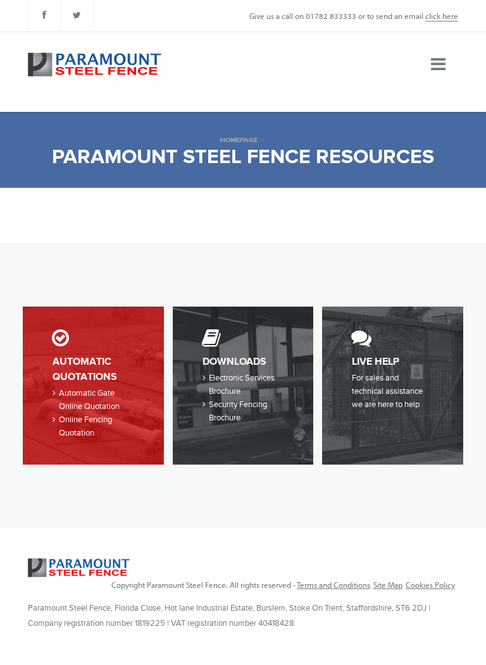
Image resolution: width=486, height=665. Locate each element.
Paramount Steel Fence (79, 567)
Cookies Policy (430, 585)
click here (441, 16)
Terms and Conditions (333, 585)
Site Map (387, 585)
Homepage (239, 140)
